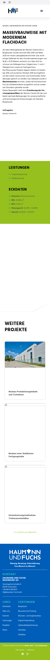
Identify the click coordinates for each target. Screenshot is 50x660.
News (5, 629)
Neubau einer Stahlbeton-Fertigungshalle (21, 455)
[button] (42, 11)
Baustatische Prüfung (27, 611)
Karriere (6, 615)
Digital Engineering (26, 620)
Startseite (7, 606)
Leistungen (7, 620)
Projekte (6, 625)
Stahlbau (22, 634)
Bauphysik (22, 606)
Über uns (6, 611)
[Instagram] (27, 654)
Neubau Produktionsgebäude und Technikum (23, 393)
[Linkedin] (22, 654)
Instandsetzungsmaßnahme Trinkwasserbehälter (22, 516)
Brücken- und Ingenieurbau (29, 615)
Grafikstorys (42, 645)
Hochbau (22, 629)
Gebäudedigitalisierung (28, 625)
